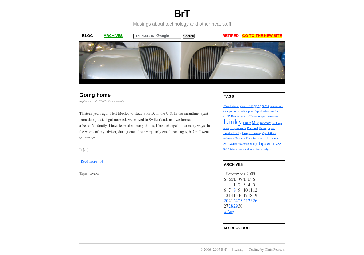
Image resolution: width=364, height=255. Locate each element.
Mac (255, 122)
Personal (93, 173)
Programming (252, 132)
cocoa (265, 106)
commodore (276, 106)
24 (245, 201)
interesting (272, 116)
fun (276, 111)
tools (226, 148)
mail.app (277, 123)
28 (231, 206)
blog (87, 36)
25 (250, 201)
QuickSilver (269, 133)
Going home (95, 95)
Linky (232, 121)
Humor (253, 116)
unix (241, 149)
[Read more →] (91, 161)
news (226, 128)
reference (228, 138)
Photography (267, 128)
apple (240, 106)
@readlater (230, 106)
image (261, 116)
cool (241, 111)
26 (255, 201)
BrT (182, 13)
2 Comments (116, 101)
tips (255, 144)
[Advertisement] (182, 82)
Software (230, 143)
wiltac (256, 149)
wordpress (267, 149)
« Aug (229, 211)
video (248, 149)
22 (235, 201)
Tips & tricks (269, 143)
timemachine (245, 144)
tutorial (234, 149)
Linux (247, 123)
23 (240, 201)
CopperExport (253, 111)
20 (226, 201)
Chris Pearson (275, 249)
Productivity (232, 132)
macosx (265, 122)
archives (113, 36)
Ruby (249, 138)
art (246, 106)
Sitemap (238, 249)
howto (244, 116)
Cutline (254, 249)
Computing (230, 111)
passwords (240, 128)
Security (258, 138)
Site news (271, 138)
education (268, 111)
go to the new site (262, 36)
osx (232, 128)
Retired (231, 36)
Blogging (254, 105)
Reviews (240, 138)
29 (235, 206)
